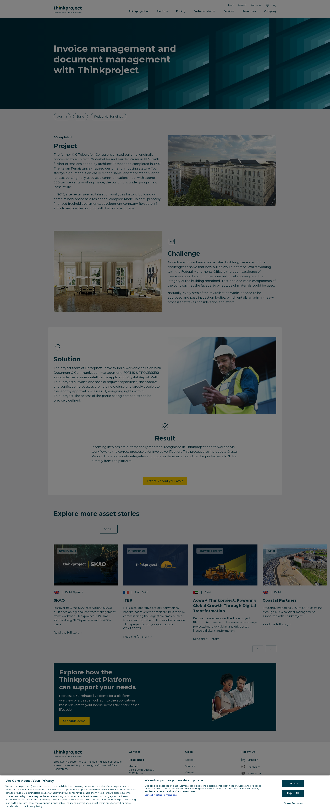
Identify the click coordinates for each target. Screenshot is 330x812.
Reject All (293, 793)
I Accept (293, 783)
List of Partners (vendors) (161, 794)
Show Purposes (293, 803)
